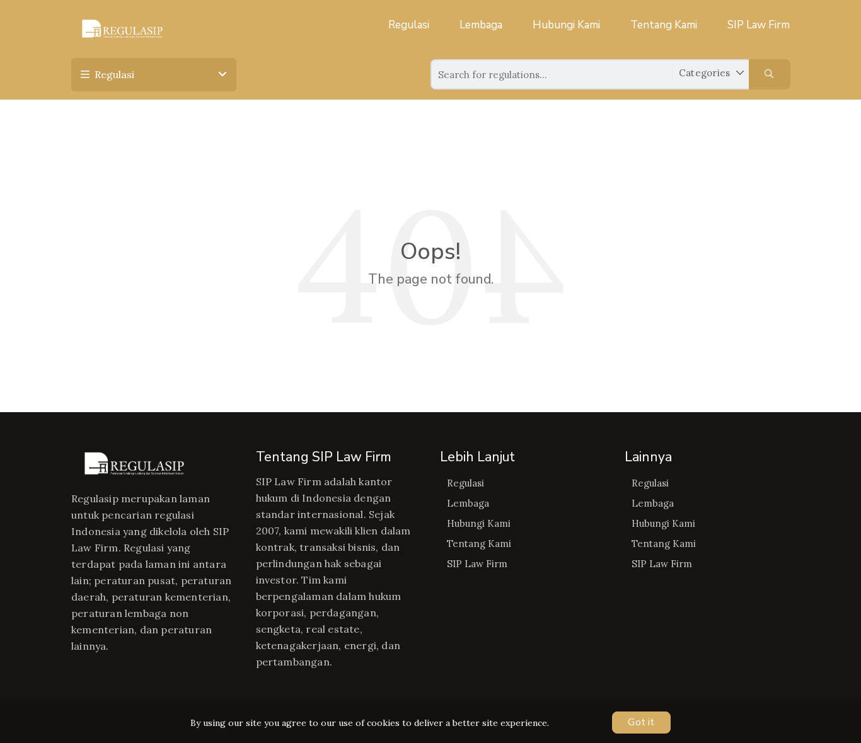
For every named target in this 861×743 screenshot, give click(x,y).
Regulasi (408, 25)
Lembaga (480, 25)
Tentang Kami (663, 25)
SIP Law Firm (758, 25)
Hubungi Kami (566, 25)
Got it (641, 722)
